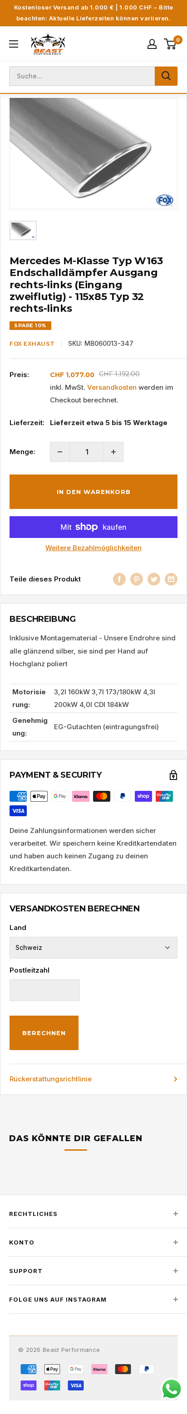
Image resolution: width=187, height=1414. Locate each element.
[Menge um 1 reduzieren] (59, 451)
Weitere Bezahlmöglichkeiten (93, 547)
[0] (170, 44)
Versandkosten (112, 387)
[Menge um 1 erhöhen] (113, 451)
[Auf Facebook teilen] (119, 579)
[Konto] (152, 44)
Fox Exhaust (32, 343)
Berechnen (44, 1032)
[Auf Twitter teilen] (154, 579)
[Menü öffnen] (13, 44)
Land (18, 927)
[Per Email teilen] (171, 579)
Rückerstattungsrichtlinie (51, 1079)
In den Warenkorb (94, 491)
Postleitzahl (29, 970)
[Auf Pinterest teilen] (136, 579)
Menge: (22, 451)
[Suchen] (166, 76)
